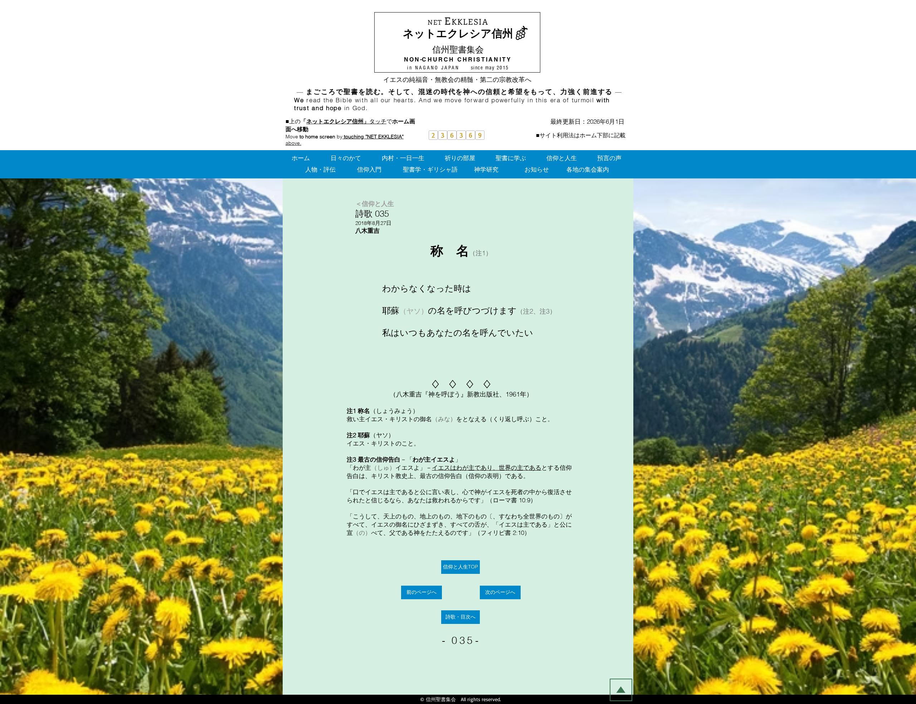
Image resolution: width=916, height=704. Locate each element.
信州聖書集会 (458, 49)
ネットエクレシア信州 (458, 33)
